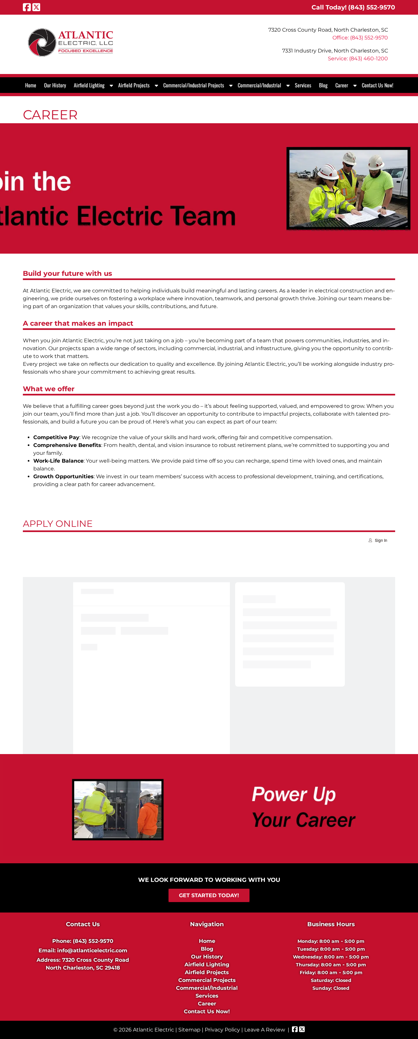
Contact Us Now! (377, 85)
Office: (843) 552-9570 (360, 38)
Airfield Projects (134, 85)
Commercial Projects (207, 980)
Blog (323, 85)
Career (341, 85)
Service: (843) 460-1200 (358, 58)
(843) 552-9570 (93, 941)
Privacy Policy (222, 1030)
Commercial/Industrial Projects (193, 85)
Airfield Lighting (89, 85)
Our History (55, 85)
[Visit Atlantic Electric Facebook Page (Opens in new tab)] (27, 7)
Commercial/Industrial (259, 85)
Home (30, 85)
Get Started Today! (209, 895)
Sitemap (189, 1030)
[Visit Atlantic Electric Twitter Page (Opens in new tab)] (36, 7)
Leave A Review (264, 1030)
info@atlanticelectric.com (92, 950)
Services (303, 85)
